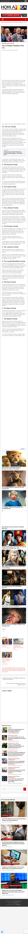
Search (24, 789)
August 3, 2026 (11, 733)
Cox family (22, 667)
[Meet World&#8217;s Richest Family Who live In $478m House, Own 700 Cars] (18, 641)
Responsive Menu (25, 1)
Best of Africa (5, 885)
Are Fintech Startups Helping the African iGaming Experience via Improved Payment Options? (16, 754)
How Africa (17, 733)
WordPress (18, 904)
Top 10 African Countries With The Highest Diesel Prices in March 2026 (16, 780)
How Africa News (14, 50)
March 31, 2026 (11, 765)
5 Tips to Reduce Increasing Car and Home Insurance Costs (15, 684)
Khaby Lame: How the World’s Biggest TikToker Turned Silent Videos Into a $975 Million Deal (13, 892)
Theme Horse (16, 902)
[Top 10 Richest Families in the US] (7, 641)
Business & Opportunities (14, 758)
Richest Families (11, 670)
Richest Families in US (20, 670)
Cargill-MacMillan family (9, 667)
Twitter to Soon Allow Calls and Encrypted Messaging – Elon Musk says (13, 153)
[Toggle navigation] (2, 19)
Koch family (17, 669)
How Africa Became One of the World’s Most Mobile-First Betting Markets (16, 738)
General (10, 727)
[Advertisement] (14, 66)
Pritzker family (5, 670)
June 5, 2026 (10, 741)
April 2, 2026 (10, 756)
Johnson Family (11, 669)
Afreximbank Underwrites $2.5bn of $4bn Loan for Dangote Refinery (16, 771)
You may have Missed (8, 799)
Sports (16, 735)
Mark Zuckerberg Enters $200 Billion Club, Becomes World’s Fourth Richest (14, 678)
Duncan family (5, 669)
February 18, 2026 (5, 870)
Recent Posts (7, 725)
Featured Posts (6, 43)
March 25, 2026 (11, 783)
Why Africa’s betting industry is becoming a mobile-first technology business (16, 731)
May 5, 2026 (10, 749)
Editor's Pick (11, 735)
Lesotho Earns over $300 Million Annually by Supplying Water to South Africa (16, 763)
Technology (16, 863)
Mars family (23, 669)
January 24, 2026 (5, 895)
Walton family (5, 671)
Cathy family (17, 667)
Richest (12, 43)
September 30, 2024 (6, 50)
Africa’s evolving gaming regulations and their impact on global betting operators (16, 746)
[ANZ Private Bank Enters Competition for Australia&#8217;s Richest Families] (7, 655)
